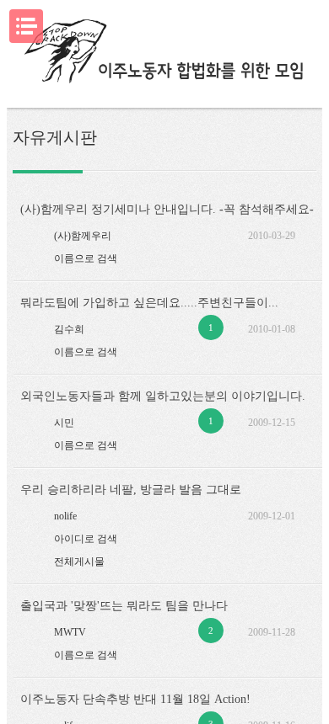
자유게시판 (55, 137)
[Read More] (120, 232)
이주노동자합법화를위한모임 (165, 53)
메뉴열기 (26, 26)
